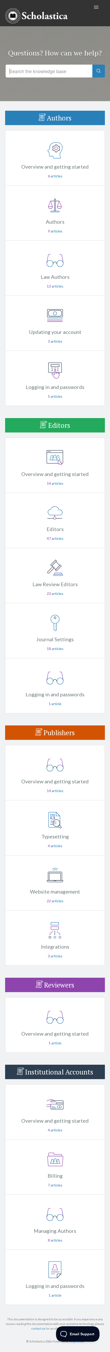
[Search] (98, 71)
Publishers (59, 732)
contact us (38, 1328)
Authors (59, 118)
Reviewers (59, 985)
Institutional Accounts (59, 1072)
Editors (59, 425)
